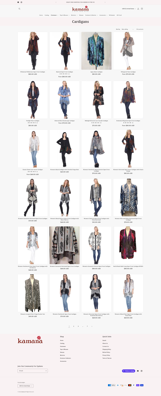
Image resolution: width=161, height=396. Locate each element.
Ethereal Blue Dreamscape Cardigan (65, 120)
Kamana (23, 391)
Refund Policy (106, 352)
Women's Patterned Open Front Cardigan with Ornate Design (128, 170)
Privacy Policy (106, 355)
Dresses (62, 352)
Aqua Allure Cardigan (96, 72)
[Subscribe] (46, 371)
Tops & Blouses (64, 349)
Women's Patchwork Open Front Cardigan (64, 314)
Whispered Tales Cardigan (128, 72)
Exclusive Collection (65, 358)
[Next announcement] (105, 2)
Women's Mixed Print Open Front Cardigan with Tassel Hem (128, 314)
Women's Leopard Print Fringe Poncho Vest (33, 314)
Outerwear (63, 346)
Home (61, 340)
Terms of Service (107, 358)
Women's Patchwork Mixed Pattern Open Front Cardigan (96, 170)
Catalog (62, 343)
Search (104, 340)
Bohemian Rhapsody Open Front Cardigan (128, 120)
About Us (105, 343)
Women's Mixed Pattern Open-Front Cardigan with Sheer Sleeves (64, 219)
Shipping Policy (107, 349)
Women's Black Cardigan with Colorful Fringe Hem (64, 169)
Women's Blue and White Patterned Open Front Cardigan (128, 219)
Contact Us (106, 346)
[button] (19, 9)
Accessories (63, 361)
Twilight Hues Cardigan (32, 120)
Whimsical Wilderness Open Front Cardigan (32, 72)
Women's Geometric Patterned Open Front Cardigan (32, 218)
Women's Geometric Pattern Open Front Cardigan (96, 266)
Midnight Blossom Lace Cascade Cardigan (96, 120)
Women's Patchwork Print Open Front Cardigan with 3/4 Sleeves (32, 267)
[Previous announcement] (56, 2)
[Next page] (92, 326)
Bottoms (62, 355)
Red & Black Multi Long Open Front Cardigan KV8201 (128, 266)
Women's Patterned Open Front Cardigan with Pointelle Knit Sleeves (96, 314)
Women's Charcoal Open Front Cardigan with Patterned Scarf (96, 219)
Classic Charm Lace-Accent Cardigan (33, 169)
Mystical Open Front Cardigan (64, 72)
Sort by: (118, 29)
